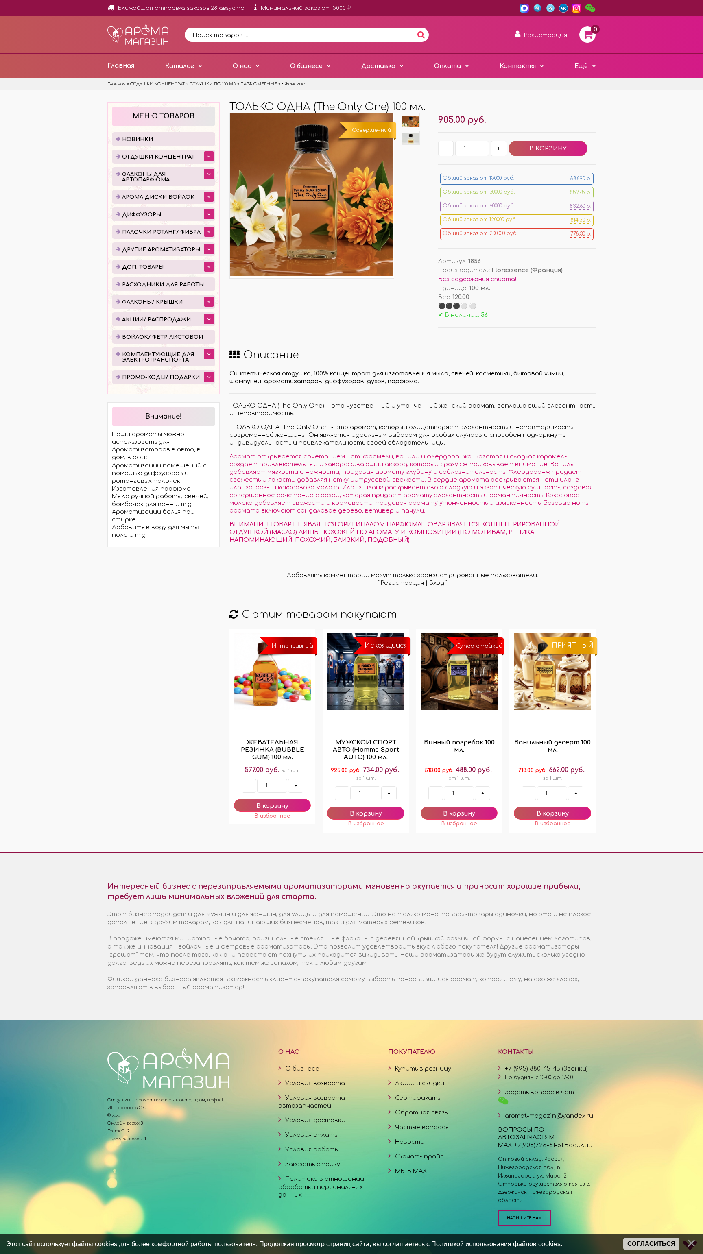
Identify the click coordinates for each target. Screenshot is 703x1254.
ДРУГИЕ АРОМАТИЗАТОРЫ (161, 250)
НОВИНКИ (137, 139)
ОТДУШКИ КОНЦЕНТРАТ (158, 157)
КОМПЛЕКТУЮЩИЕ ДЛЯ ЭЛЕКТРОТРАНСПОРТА (158, 357)
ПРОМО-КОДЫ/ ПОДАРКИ (161, 377)
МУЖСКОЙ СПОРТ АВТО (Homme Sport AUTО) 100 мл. (366, 750)
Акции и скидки (419, 1083)
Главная (120, 65)
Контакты (518, 66)
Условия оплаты (311, 1135)
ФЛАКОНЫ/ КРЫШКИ (152, 302)
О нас (242, 66)
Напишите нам (524, 1218)
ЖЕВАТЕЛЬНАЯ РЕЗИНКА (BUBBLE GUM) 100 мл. (272, 750)
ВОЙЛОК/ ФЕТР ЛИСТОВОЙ (162, 337)
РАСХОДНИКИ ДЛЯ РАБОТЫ (163, 285)
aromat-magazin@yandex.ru (549, 1115)
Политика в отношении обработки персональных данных (321, 1186)
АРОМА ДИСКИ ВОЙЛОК (158, 197)
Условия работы (312, 1149)
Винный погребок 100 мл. (459, 746)
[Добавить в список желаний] (272, 816)
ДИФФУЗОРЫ (141, 215)
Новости (409, 1141)
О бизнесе (306, 66)
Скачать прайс (419, 1156)
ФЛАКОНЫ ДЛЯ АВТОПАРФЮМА (146, 177)
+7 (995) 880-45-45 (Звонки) (546, 1068)
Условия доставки (315, 1120)
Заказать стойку (312, 1164)
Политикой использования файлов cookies (496, 1243)
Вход (436, 583)
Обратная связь (421, 1112)
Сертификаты (418, 1098)
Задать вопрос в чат (539, 1092)
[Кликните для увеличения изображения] (311, 194)
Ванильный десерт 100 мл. (552, 746)
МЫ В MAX (411, 1171)
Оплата (447, 66)
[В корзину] (272, 805)
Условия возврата (315, 1083)
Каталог (179, 66)
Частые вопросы (422, 1127)
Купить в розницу (423, 1068)
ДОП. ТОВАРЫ (143, 267)
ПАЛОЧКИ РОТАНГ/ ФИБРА (161, 232)
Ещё (581, 66)
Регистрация (402, 583)
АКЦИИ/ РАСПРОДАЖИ (156, 320)
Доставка (378, 66)
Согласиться (651, 1244)
